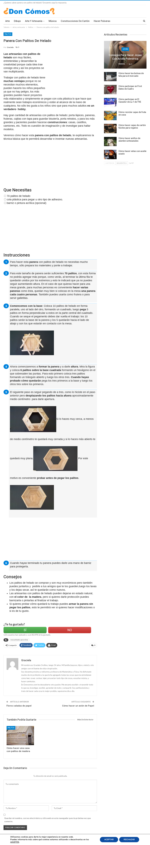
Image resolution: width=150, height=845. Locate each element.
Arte (7, 21)
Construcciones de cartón (75, 21)
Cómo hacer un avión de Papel (78, 705)
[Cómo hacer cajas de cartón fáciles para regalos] (110, 128)
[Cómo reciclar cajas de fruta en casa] (110, 115)
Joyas (125, 49)
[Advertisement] (72, 72)
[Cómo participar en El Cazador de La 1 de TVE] (110, 102)
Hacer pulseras (102, 21)
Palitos (8, 34)
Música (53, 21)
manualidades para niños (19, 640)
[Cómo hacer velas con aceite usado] (110, 154)
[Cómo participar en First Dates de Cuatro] (110, 89)
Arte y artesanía (33, 21)
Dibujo (17, 21)
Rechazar (129, 839)
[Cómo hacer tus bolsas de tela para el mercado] (110, 76)
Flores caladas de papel (18, 705)
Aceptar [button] (109, 839)
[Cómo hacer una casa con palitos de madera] (20, 735)
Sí (25, 630)
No (69, 630)
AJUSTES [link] (14, 842)
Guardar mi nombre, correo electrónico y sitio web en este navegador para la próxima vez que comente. (47, 820)
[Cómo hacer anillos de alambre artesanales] (110, 141)
